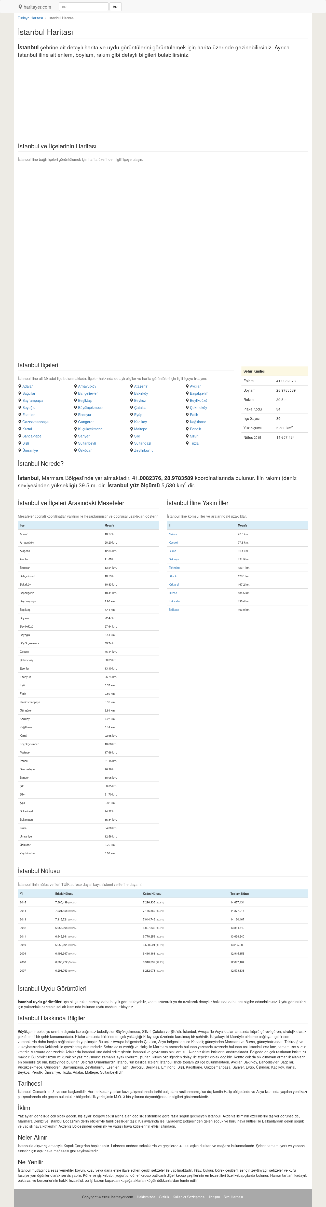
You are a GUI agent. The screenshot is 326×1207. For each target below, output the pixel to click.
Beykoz (140, 400)
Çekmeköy (198, 407)
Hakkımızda (146, 1196)
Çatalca (140, 407)
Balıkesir (174, 609)
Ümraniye (30, 450)
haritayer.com (36, 6)
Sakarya (174, 559)
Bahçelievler (88, 393)
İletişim (214, 1196)
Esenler (28, 414)
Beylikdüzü (198, 400)
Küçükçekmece (90, 428)
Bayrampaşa (32, 400)
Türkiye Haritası (30, 17)
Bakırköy (141, 393)
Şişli (25, 443)
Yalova (173, 534)
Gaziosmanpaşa (35, 421)
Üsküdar (85, 450)
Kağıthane (198, 421)
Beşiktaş (85, 400)
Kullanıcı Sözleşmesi (189, 1196)
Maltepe (140, 428)
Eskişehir (174, 601)
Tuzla (194, 443)
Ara (115, 6)
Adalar (27, 386)
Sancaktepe (32, 435)
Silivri (194, 435)
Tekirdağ (174, 567)
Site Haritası (233, 1196)
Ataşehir (140, 386)
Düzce (173, 593)
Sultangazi (142, 443)
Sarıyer (84, 435)
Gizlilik (164, 1196)
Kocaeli (173, 542)
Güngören (86, 421)
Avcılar (195, 386)
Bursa (172, 551)
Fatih (194, 414)
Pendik (195, 428)
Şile (137, 435)
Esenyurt (85, 414)
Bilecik (173, 576)
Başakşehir (199, 393)
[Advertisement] (163, 101)
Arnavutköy (87, 386)
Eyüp (138, 414)
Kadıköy (140, 421)
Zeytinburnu (144, 450)
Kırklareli (174, 584)
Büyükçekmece (90, 407)
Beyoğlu (28, 407)
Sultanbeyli (87, 443)
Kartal (27, 428)
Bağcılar (28, 393)
